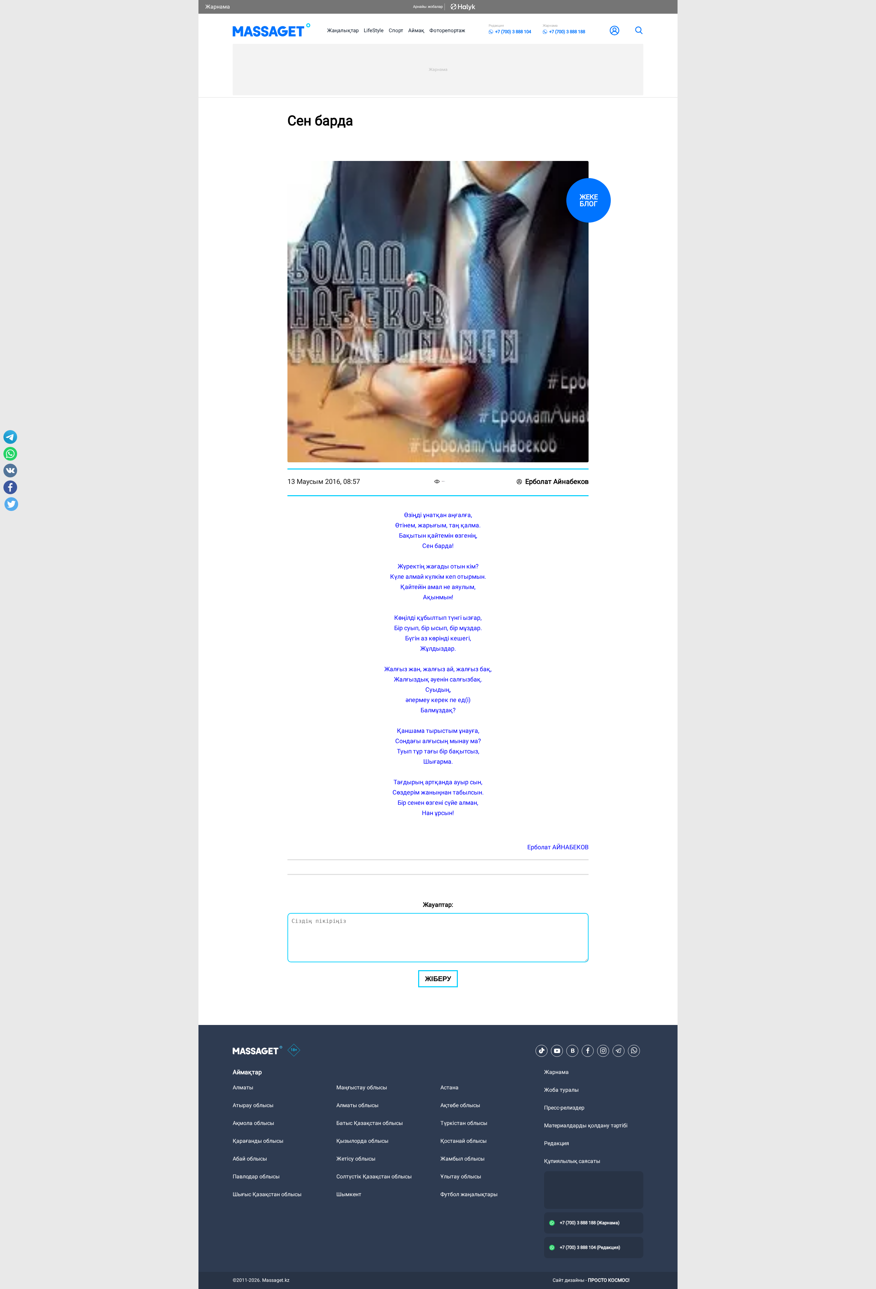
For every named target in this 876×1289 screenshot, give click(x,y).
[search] (638, 30)
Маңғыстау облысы (361, 1087)
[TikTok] (541, 1050)
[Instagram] (603, 1050)
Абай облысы (250, 1158)
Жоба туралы (561, 1090)
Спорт (396, 30)
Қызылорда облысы (362, 1141)
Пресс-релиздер (564, 1107)
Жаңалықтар (343, 30)
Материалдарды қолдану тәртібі (586, 1125)
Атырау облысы (253, 1105)
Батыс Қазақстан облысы (369, 1123)
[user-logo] (614, 30)
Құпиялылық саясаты (572, 1161)
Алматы (243, 1087)
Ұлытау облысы (460, 1176)
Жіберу (438, 979)
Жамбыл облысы (462, 1158)
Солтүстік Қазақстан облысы (374, 1176)
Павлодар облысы (256, 1176)
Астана (449, 1087)
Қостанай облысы (463, 1141)
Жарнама (217, 6)
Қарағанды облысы (258, 1141)
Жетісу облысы (355, 1158)
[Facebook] (587, 1050)
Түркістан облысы (463, 1123)
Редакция (556, 1143)
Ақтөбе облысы (460, 1105)
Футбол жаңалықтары (469, 1194)
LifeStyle (374, 30)
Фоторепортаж (447, 30)
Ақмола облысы (253, 1123)
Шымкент (348, 1194)
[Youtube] (557, 1050)
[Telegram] (618, 1050)
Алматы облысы (357, 1105)
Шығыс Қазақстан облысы (267, 1194)
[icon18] (293, 1050)
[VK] (572, 1050)
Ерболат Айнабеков (557, 481)
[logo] (271, 30)
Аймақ (416, 30)
